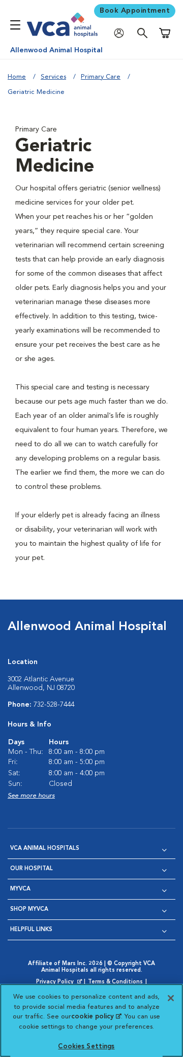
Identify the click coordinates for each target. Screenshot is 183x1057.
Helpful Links (31, 930)
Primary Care (100, 77)
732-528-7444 (54, 704)
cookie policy (96, 1016)
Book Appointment (135, 10)
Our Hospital (31, 869)
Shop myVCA (29, 909)
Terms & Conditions (115, 982)
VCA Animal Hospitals (44, 848)
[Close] (171, 998)
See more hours (31, 795)
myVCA (20, 889)
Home (17, 77)
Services (53, 77)
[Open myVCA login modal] (121, 33)
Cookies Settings (86, 1046)
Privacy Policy (60, 982)
